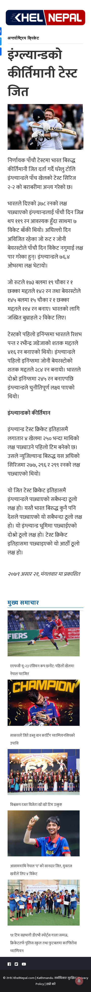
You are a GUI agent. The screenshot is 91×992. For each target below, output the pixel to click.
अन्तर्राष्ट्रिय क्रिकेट (23, 38)
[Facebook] (9, 964)
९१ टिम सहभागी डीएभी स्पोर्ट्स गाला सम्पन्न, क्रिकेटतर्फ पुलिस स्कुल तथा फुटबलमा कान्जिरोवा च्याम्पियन (43, 943)
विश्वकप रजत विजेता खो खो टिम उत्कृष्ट (36, 805)
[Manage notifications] (79, 981)
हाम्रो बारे (51, 984)
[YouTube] (24, 964)
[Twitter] (16, 964)
